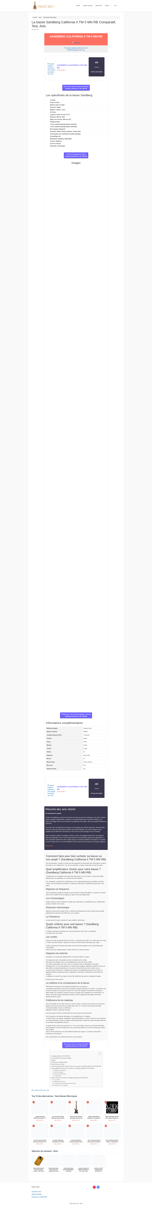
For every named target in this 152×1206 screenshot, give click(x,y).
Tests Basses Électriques (49, 17)
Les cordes (57, 1079)
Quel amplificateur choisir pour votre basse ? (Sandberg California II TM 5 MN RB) (73, 1068)
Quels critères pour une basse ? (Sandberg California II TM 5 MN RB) (69, 1077)
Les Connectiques (58, 1072)
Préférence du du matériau (61, 1085)
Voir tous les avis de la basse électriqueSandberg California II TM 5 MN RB (76, 87)
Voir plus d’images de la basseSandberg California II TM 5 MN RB (76, 155)
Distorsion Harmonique (60, 1074)
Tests (115, 5)
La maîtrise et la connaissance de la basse (65, 1083)
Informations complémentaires (59, 1062)
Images (53, 1060)
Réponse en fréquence (60, 1070)
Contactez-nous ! (37, 1191)
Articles (107, 5)
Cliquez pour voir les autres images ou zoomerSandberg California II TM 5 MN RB (76, 715)
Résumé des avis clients (58, 1064)
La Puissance (57, 1075)
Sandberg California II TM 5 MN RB (76, 36)
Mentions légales (37, 1194)
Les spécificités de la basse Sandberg (61, 1058)
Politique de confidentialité (39, 1197)
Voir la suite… (50, 845)
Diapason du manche (59, 1081)
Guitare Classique (87, 5)
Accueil (35, 17)
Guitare (78, 5)
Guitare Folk (98, 5)
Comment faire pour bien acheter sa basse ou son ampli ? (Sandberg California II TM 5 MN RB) (76, 1066)
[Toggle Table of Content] (99, 1053)
